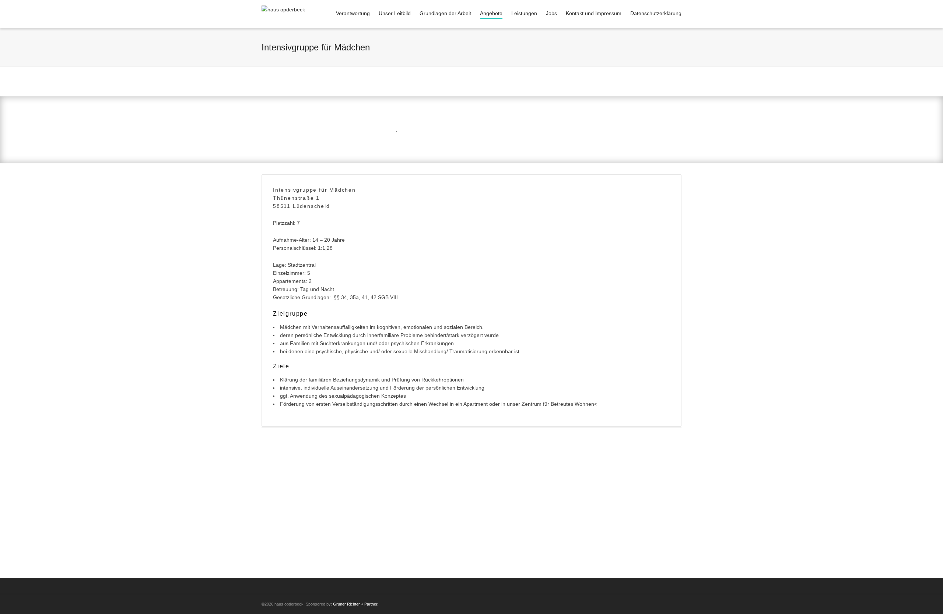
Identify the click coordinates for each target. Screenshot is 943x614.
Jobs (551, 13)
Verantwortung (353, 13)
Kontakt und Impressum (593, 13)
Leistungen (524, 13)
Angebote (491, 13)
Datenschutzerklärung (655, 13)
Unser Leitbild (395, 13)
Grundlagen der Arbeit (445, 13)
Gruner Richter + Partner (355, 604)
